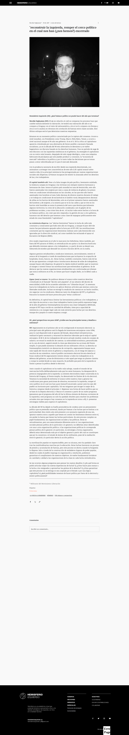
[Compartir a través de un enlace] (40, 502)
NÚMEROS (50, 495)
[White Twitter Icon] (107, 3)
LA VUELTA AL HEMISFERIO (38, 495)
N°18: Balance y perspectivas (63, 495)
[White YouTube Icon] (119, 3)
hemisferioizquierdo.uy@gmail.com (38, 721)
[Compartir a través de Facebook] (30, 502)
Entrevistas (33, 491)
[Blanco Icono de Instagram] (113, 3)
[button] (10, 3)
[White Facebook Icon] (102, 3)
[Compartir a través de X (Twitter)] (35, 502)
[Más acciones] (98, 23)
